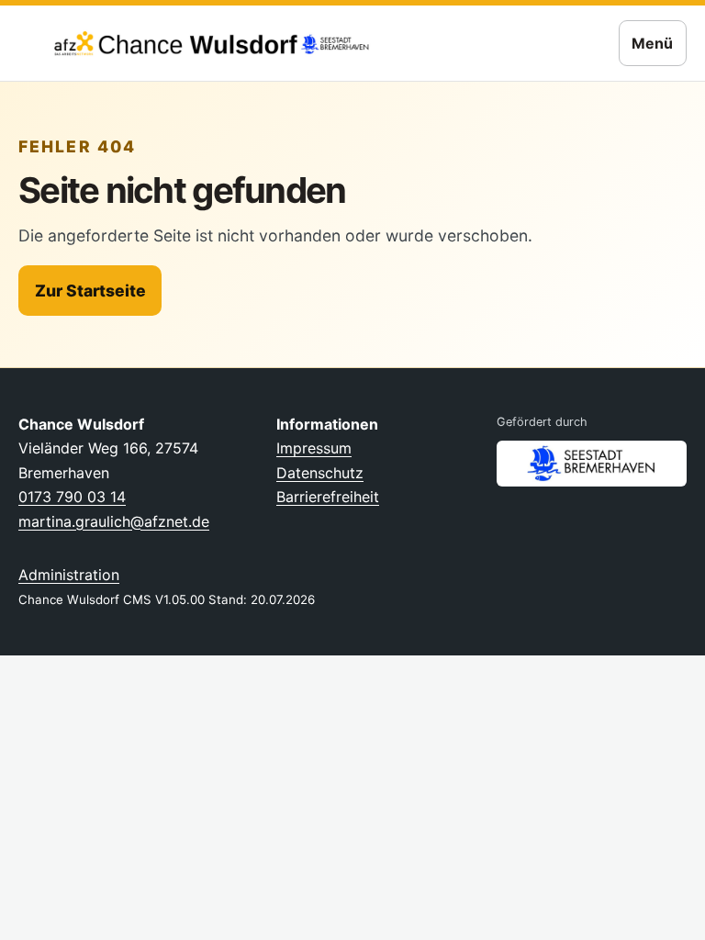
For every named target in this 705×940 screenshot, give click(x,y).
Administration (68, 574)
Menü (652, 43)
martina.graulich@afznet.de (113, 521)
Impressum (314, 448)
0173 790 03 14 (72, 496)
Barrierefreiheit (327, 496)
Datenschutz (320, 473)
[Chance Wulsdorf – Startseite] (197, 43)
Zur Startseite (90, 290)
